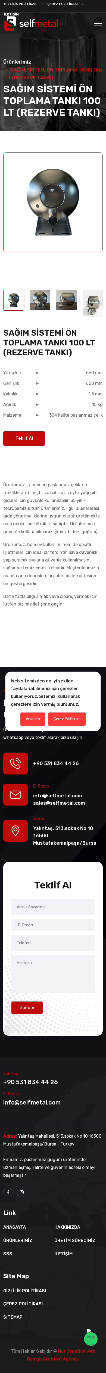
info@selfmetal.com (32, 1102)
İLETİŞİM (63, 1253)
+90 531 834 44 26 (30, 1082)
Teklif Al (24, 438)
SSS (7, 1253)
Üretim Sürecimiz (74, 1240)
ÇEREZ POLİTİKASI (62, 4)
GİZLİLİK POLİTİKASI (21, 4)
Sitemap (13, 1317)
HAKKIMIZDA (67, 1227)
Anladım (33, 718)
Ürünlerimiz (17, 1240)
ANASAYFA (14, 1227)
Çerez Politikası (67, 718)
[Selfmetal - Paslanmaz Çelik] (31, 23)
